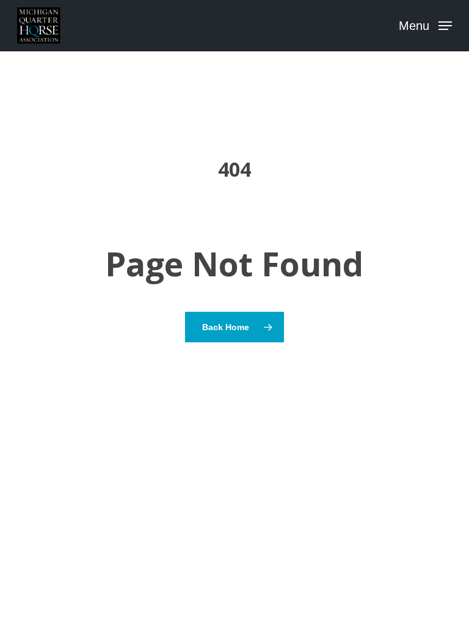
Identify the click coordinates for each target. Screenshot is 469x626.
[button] (425, 25)
